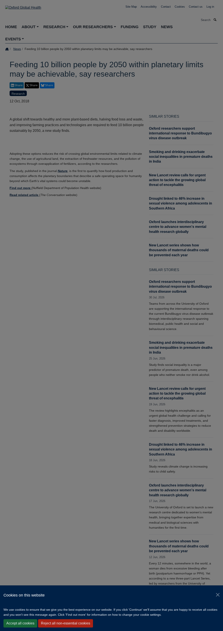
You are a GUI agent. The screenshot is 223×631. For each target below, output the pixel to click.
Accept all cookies (20, 623)
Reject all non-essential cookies (65, 623)
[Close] (217, 594)
